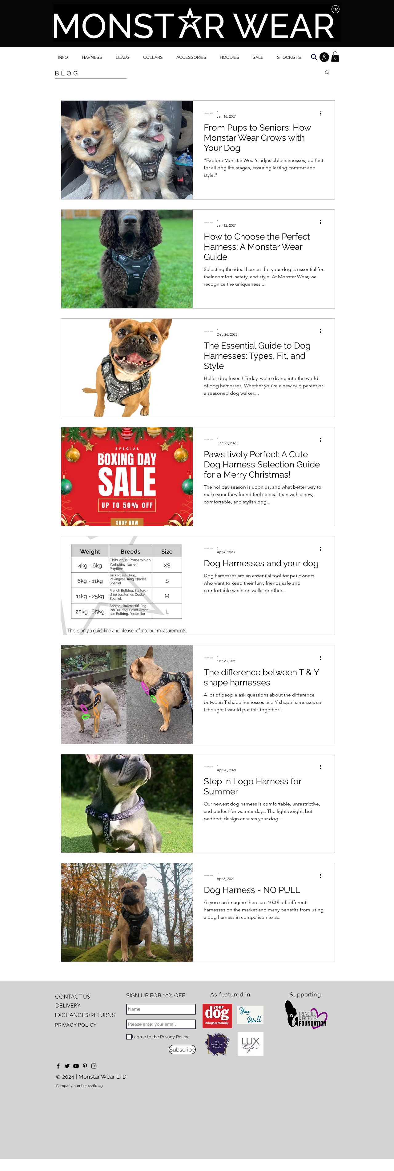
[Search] (314, 57)
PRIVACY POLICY (76, 1025)
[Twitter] (67, 1066)
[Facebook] (58, 1066)
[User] (324, 57)
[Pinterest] (85, 1066)
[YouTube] (76, 1066)
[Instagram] (93, 1066)
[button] (327, 73)
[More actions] (322, 113)
